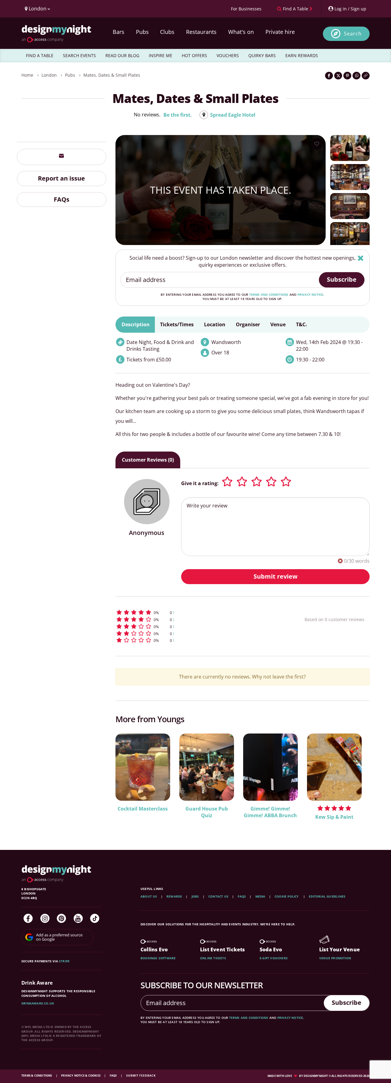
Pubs (142, 31)
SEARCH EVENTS (79, 55)
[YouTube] (78, 918)
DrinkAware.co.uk (37, 1003)
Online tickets (213, 958)
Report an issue (61, 178)
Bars (118, 31)
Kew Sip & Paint (334, 817)
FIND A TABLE (39, 55)
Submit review (276, 576)
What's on (241, 31)
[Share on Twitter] (338, 75)
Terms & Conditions (37, 1076)
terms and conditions (269, 294)
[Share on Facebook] (329, 75)
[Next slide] (356, 779)
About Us (149, 896)
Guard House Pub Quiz (206, 812)
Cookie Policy (287, 896)
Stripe (64, 961)
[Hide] (360, 258)
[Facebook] (28, 918)
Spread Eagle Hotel (232, 115)
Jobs (195, 896)
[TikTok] (94, 918)
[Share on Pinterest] (347, 75)
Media (260, 896)
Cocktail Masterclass (143, 808)
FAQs (61, 199)
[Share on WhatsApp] (356, 75)
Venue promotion (335, 958)
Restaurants (201, 31)
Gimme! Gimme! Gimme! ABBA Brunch (270, 812)
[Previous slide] (128, 779)
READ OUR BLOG (122, 55)
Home (27, 75)
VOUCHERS (228, 55)
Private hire (280, 31)
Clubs (167, 31)
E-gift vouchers (274, 958)
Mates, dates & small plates (111, 75)
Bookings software (158, 958)
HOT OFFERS (194, 55)
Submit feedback (141, 1076)
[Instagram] (44, 918)
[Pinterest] (61, 918)
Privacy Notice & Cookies (81, 1076)
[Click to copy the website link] (366, 75)
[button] (198, 612)
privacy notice (310, 294)
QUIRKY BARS (262, 55)
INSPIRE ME (160, 55)
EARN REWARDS (301, 55)
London (49, 75)
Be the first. (177, 115)
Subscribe (341, 279)
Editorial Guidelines (327, 896)
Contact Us (218, 896)
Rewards (174, 896)
